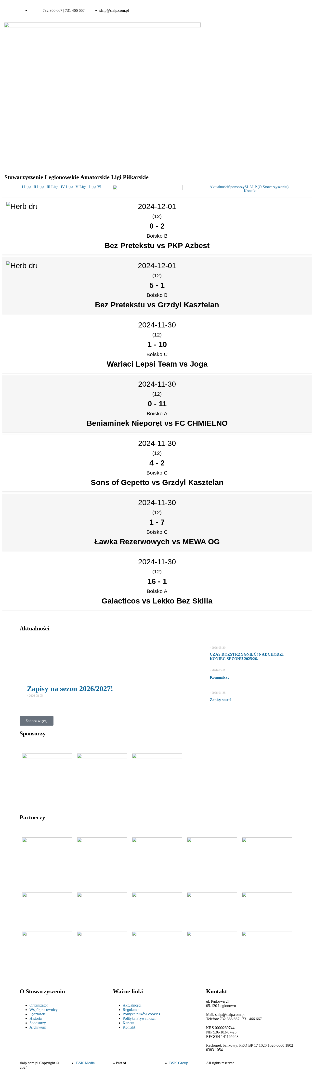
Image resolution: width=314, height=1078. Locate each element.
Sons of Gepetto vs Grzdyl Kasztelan (157, 482)
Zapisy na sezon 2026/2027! (70, 688)
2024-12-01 (157, 265)
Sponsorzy (236, 187)
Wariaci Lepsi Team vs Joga (157, 364)
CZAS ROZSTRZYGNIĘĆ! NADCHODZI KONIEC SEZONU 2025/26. (247, 656)
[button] (28, 187)
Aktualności (218, 187)
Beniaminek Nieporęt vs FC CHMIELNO (157, 423)
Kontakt (250, 191)
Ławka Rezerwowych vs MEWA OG (157, 541)
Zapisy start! (220, 700)
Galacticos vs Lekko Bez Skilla (157, 601)
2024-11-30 (157, 325)
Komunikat (219, 677)
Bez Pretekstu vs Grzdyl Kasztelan (157, 305)
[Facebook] (235, 10)
